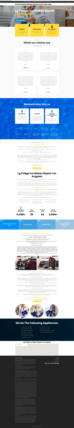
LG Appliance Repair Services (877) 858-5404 (33, 4)
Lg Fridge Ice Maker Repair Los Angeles (37, 175)
